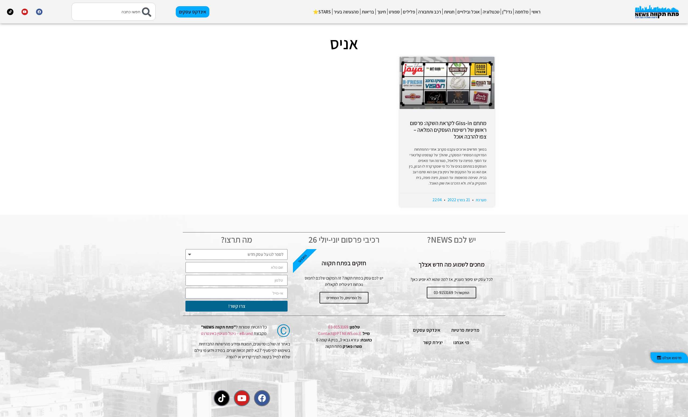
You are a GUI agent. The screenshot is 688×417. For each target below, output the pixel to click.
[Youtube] (25, 12)
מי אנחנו (461, 342)
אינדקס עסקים (426, 330)
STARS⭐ (322, 12)
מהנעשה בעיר (346, 12)
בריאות (368, 12)
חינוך (381, 12)
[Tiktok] (10, 12)
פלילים (409, 12)
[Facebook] (39, 12)
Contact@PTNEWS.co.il (339, 333)
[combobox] (113, 12)
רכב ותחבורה (429, 12)
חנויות (449, 12)
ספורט (394, 12)
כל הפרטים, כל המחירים (344, 297)
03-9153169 (338, 327)
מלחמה (522, 12)
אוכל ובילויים (468, 12)
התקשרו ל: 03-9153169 (451, 292)
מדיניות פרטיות (465, 330)
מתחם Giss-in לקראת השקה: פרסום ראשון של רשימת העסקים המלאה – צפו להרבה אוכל (448, 129)
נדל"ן (507, 12)
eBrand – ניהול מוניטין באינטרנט (227, 333)
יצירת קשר (433, 342)
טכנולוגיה (491, 12)
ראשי (536, 12)
